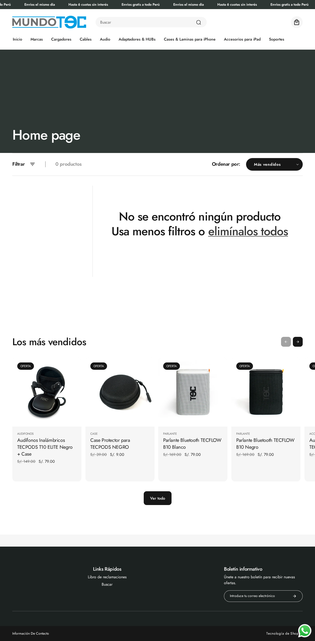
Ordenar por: (226, 164)
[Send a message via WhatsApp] (305, 631)
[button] (297, 22)
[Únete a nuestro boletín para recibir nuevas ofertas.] (294, 596)
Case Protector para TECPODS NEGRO (110, 443)
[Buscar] (198, 22)
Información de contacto (30, 633)
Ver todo (157, 498)
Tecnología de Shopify (284, 633)
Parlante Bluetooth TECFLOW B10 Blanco (192, 443)
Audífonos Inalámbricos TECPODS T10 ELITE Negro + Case (45, 447)
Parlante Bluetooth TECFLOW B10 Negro (265, 443)
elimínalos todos (248, 231)
